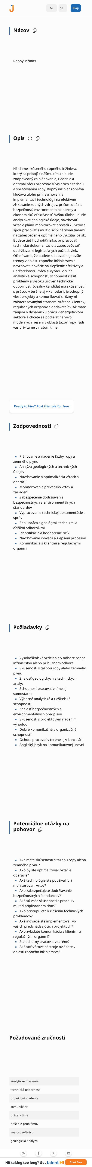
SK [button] (61, 8)
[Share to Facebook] (38, 1153)
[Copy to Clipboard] (23, 1153)
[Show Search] (51, 8)
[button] (34, 30)
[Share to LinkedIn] (68, 1153)
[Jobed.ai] (11, 8)
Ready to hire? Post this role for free (41, 406)
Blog (76, 8)
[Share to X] (53, 1153)
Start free (76, 1162)
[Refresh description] (29, 138)
